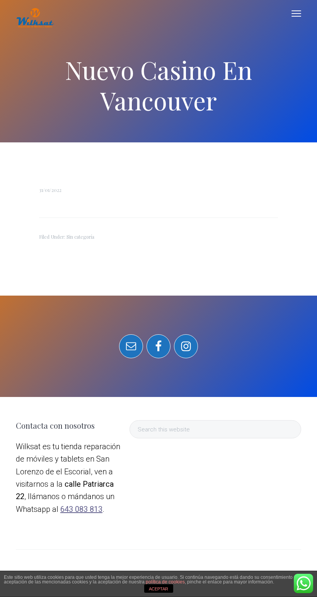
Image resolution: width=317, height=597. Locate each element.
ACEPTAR (158, 589)
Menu (296, 13)
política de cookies (165, 582)
